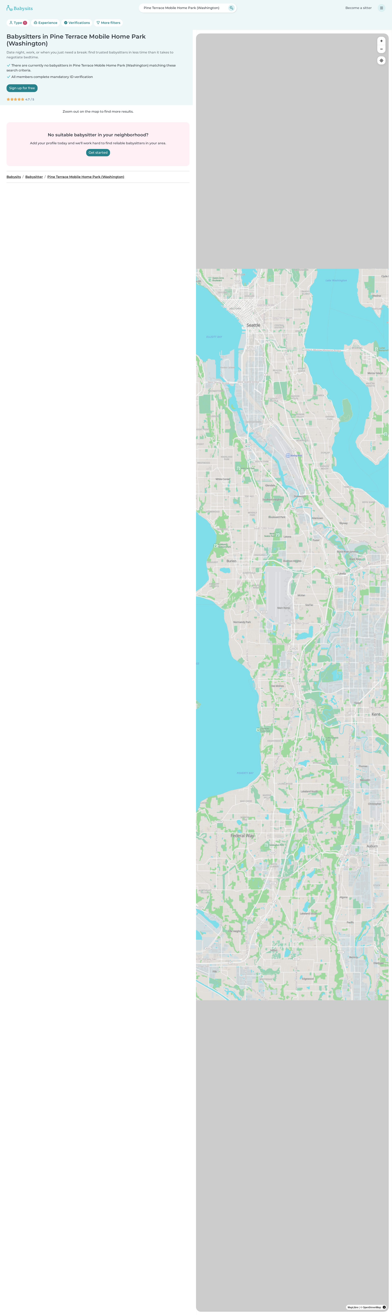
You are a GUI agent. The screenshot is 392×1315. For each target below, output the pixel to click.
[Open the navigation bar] (381, 8)
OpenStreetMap (372, 1307)
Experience (47, 23)
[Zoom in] (381, 41)
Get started (98, 152)
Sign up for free (22, 88)
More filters (110, 23)
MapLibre (353, 1307)
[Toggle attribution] (384, 1307)
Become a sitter (358, 8)
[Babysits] (20, 8)
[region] (292, 672)
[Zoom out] (381, 49)
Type (19, 23)
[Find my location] (381, 60)
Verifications (79, 23)
